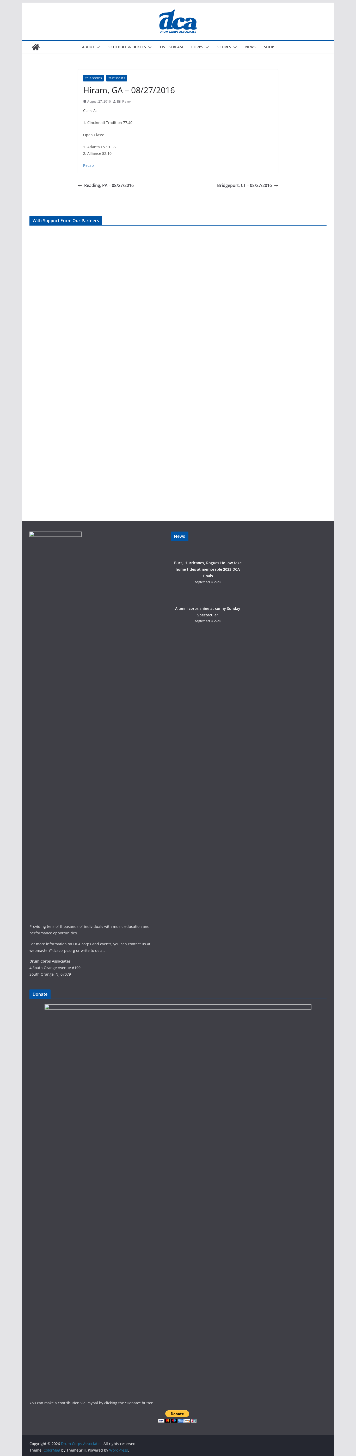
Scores (224, 46)
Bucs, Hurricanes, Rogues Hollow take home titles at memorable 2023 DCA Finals (208, 569)
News (250, 46)
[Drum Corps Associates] (35, 47)
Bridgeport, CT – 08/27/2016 (244, 185)
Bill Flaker (124, 101)
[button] (97, 47)
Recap (88, 165)
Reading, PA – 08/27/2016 (109, 185)
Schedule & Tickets (127, 46)
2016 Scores (93, 78)
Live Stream (171, 46)
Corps (197, 46)
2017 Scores (116, 78)
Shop (269, 46)
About (88, 46)
